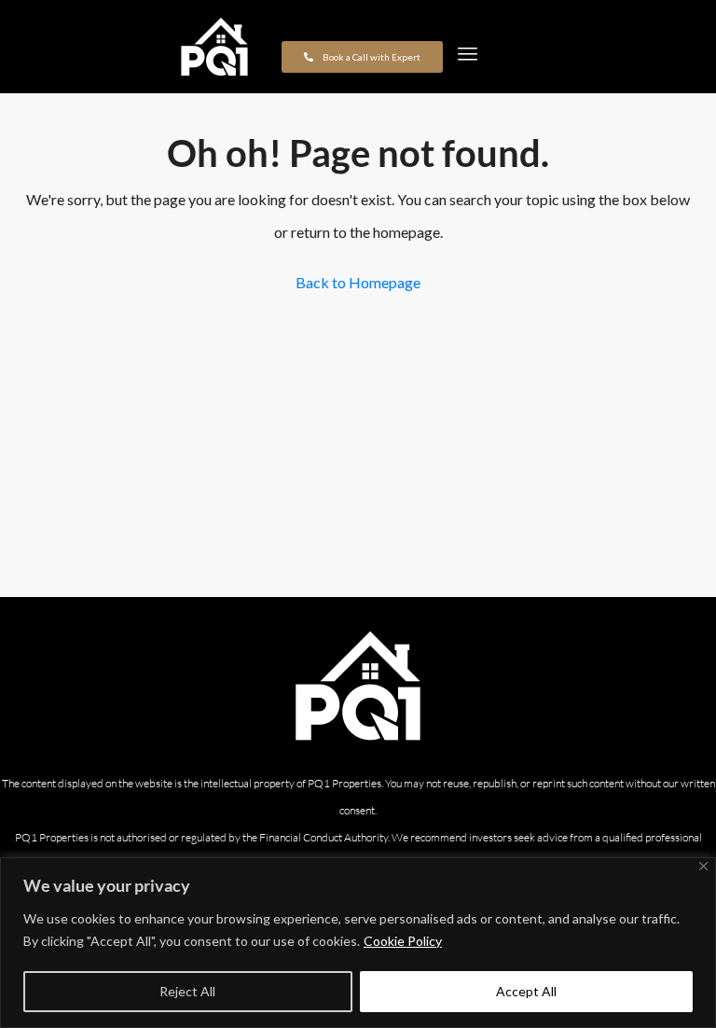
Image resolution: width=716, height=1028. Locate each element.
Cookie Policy (403, 941)
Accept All (526, 991)
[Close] (703, 866)
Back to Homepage (358, 282)
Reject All (187, 991)
